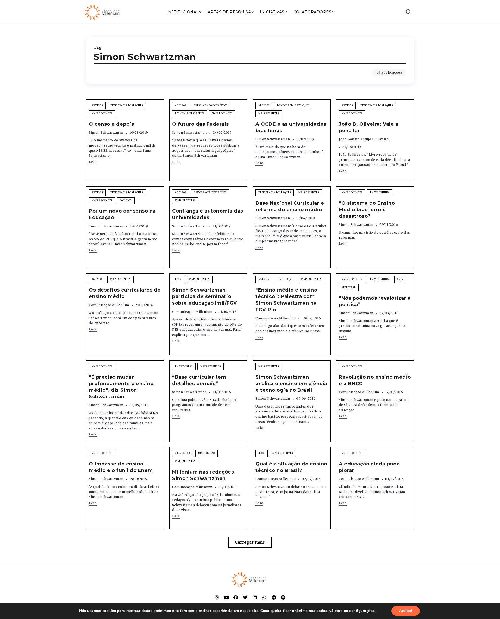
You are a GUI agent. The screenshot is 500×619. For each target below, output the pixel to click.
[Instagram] (216, 597)
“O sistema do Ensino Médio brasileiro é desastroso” (367, 209)
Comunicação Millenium (109, 305)
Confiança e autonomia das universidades (207, 214)
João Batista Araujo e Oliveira (364, 139)
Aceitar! (405, 610)
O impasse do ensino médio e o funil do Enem (121, 467)
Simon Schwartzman (106, 133)
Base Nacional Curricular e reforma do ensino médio (289, 206)
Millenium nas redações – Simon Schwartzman (205, 475)
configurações (361, 611)
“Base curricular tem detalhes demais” (199, 380)
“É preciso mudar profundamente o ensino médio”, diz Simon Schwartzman (121, 387)
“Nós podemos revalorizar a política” (375, 301)
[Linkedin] (254, 597)
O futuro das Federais (200, 124)
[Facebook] (235, 597)
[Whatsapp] (264, 597)
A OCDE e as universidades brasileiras (290, 127)
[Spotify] (283, 597)
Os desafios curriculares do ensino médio (125, 293)
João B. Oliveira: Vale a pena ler (368, 127)
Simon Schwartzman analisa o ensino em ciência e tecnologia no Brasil (291, 383)
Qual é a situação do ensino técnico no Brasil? (291, 467)
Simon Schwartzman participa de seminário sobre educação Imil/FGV (204, 296)
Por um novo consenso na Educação (122, 214)
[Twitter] (245, 597)
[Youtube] (226, 597)
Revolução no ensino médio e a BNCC (375, 380)
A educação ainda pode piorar (369, 467)
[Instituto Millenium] (102, 11)
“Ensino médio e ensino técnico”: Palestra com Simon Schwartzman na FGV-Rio (286, 300)
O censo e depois (111, 124)
